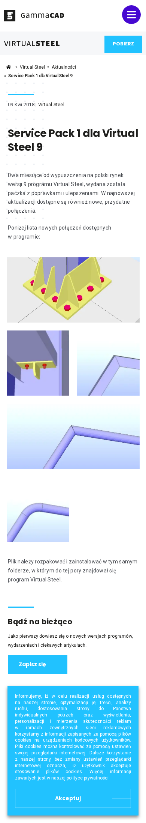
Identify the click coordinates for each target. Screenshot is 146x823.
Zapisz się (32, 664)
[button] (131, 14)
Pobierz (123, 44)
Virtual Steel (32, 67)
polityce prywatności (88, 778)
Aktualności (64, 67)
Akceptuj (68, 798)
